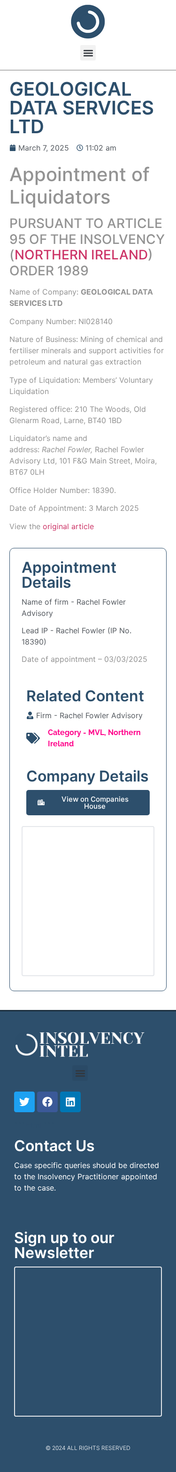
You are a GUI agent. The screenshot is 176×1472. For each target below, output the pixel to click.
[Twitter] (24, 1102)
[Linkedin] (70, 1102)
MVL (96, 732)
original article (68, 526)
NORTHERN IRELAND (81, 255)
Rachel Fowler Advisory (101, 715)
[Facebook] (47, 1102)
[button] (88, 53)
